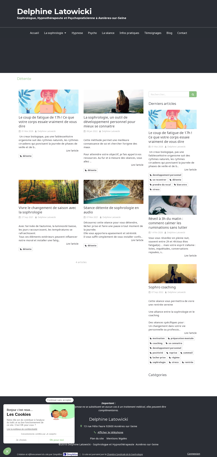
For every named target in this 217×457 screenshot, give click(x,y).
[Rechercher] (193, 94)
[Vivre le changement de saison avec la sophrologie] (48, 192)
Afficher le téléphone (110, 432)
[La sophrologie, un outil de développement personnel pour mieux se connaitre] (113, 101)
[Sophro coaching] (173, 273)
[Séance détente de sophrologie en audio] (113, 192)
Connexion (193, 453)
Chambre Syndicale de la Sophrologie (125, 454)
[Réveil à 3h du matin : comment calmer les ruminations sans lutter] (173, 205)
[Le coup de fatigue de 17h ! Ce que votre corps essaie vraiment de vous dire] (48, 101)
